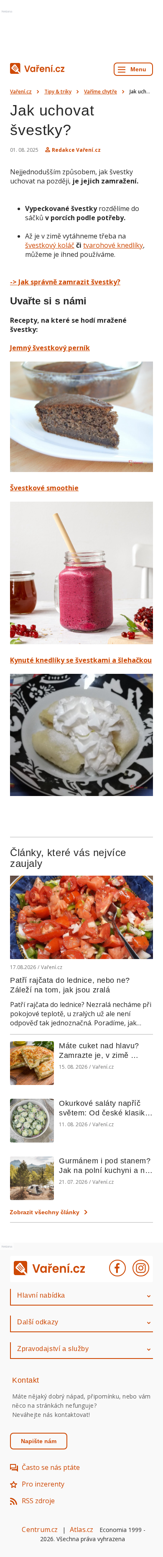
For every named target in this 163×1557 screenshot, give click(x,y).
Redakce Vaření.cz (76, 149)
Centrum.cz (40, 1529)
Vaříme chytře (100, 91)
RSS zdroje (38, 1500)
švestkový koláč (49, 245)
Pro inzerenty (43, 1484)
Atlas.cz (82, 1529)
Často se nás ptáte (51, 1467)
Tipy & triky (57, 91)
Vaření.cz (21, 91)
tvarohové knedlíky (113, 245)
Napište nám (38, 1441)
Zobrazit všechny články (44, 1212)
